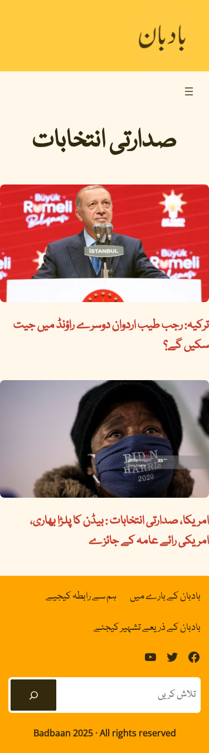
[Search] (33, 695)
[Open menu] (189, 91)
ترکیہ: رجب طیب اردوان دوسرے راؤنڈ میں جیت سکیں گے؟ (111, 335)
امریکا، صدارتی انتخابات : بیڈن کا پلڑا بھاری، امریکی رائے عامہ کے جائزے (119, 531)
